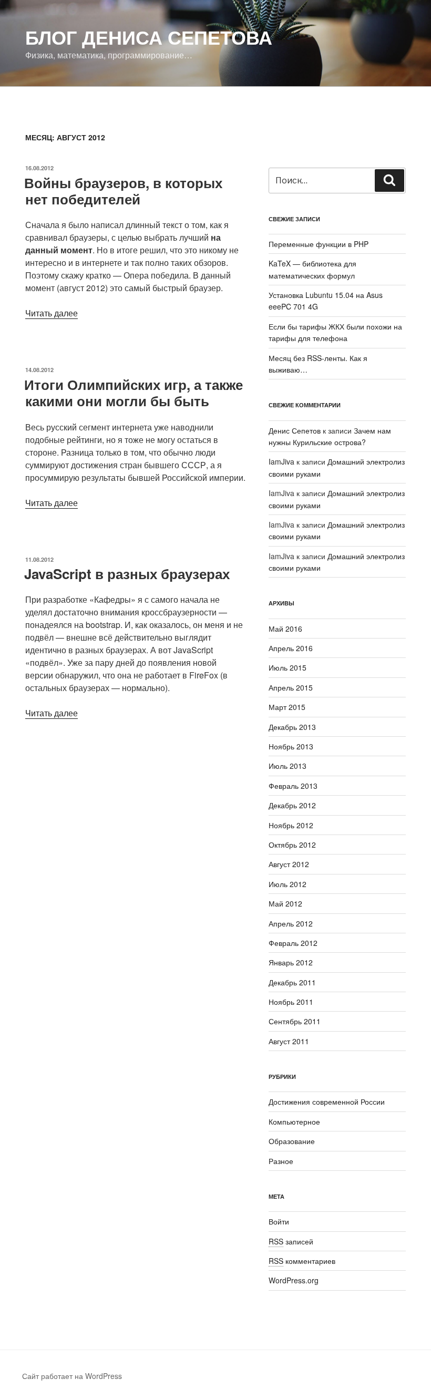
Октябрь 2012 (292, 844)
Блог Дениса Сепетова (148, 36)
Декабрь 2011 (292, 982)
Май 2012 (285, 903)
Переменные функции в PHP (318, 244)
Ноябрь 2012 (291, 825)
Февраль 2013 (293, 785)
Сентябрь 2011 (295, 1021)
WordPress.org (294, 1280)
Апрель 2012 (291, 923)
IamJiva (281, 461)
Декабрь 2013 (292, 727)
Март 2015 (287, 707)
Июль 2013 (287, 765)
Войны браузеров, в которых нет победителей (123, 191)
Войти (279, 1221)
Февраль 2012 (293, 943)
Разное (281, 1161)
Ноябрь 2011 (291, 1001)
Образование (292, 1141)
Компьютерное (294, 1121)
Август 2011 (289, 1041)
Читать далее (51, 313)
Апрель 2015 (291, 687)
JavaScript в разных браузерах (127, 573)
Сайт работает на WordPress (72, 1376)
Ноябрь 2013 (291, 746)
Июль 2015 (287, 667)
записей (291, 1241)
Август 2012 (289, 864)
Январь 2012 (291, 962)
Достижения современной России (327, 1101)
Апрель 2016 (291, 648)
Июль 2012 (287, 884)
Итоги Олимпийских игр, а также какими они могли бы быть (133, 392)
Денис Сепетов (295, 430)
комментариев (302, 1260)
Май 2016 (285, 628)
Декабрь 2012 (292, 805)
